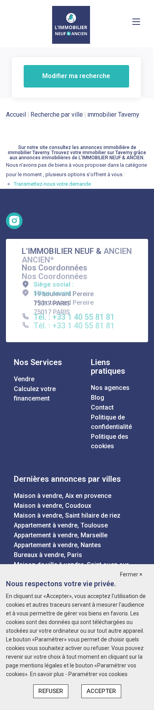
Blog (97, 397)
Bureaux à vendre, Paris (48, 555)
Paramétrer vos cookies (98, 674)
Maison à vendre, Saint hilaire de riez (67, 515)
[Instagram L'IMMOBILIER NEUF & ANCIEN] (14, 221)
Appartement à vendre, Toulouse (61, 525)
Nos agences (110, 387)
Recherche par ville (56, 114)
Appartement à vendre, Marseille (60, 535)
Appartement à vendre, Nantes (57, 545)
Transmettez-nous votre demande (52, 184)
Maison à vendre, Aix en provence (62, 495)
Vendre (24, 379)
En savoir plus (47, 674)
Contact (102, 407)
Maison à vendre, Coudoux (52, 505)
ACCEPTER (101, 691)
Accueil (16, 114)
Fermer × (131, 574)
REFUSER (50, 691)
